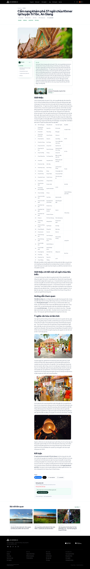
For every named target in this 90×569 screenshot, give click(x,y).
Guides (24, 8)
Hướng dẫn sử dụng (69, 560)
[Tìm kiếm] (75, 2)
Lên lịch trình (31, 20)
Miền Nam (25, 20)
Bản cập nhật (48, 558)
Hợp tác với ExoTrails (30, 553)
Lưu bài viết (51, 17)
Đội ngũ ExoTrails (69, 555)
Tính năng (48, 560)
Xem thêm (77, 507)
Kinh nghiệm (44, 2)
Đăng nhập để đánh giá (42, 492)
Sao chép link (52, 477)
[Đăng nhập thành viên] (77, 2)
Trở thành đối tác (29, 558)
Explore (8, 553)
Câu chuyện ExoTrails (70, 553)
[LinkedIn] (16, 546)
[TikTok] (13, 546)
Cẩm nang (37, 20)
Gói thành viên (49, 555)
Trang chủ (32, 2)
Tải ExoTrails (48, 553)
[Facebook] (8, 546)
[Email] (18, 546)
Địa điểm (19, 20)
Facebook (39, 477)
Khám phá (37, 2)
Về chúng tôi (54, 2)
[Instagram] (10, 546)
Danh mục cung (10, 558)
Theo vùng (9, 555)
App (50, 2)
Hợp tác (60, 2)
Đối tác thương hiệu (30, 555)
